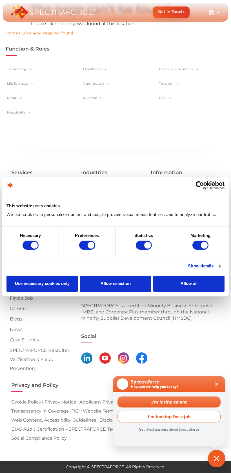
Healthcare (92, 69)
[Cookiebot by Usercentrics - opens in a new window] (200, 185)
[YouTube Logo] (105, 358)
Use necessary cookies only (42, 283)
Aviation (90, 98)
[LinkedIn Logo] (86, 358)
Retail (12, 98)
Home (12, 33)
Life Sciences (17, 83)
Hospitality (16, 112)
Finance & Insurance (176, 69)
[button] (119, 12)
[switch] (87, 245)
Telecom (166, 83)
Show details (201, 265)
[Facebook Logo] (141, 358)
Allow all (189, 283)
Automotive (93, 83)
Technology (17, 69)
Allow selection (116, 283)
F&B (162, 98)
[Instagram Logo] (123, 358)
